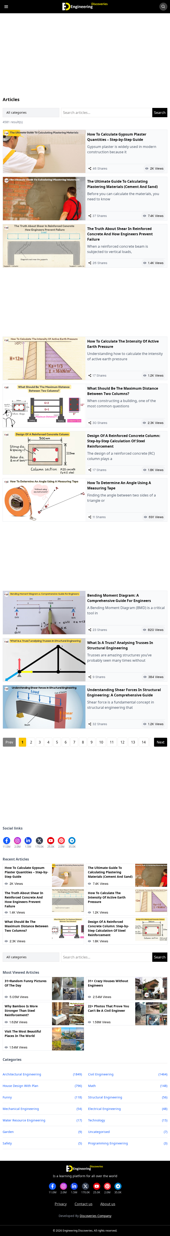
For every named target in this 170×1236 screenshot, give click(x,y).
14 (144, 742)
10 (101, 742)
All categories (16, 112)
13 (133, 742)
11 (112, 742)
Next (160, 742)
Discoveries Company (95, 1216)
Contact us (84, 1204)
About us (107, 1204)
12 (122, 742)
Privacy (61, 1204)
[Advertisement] (85, 59)
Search (160, 112)
